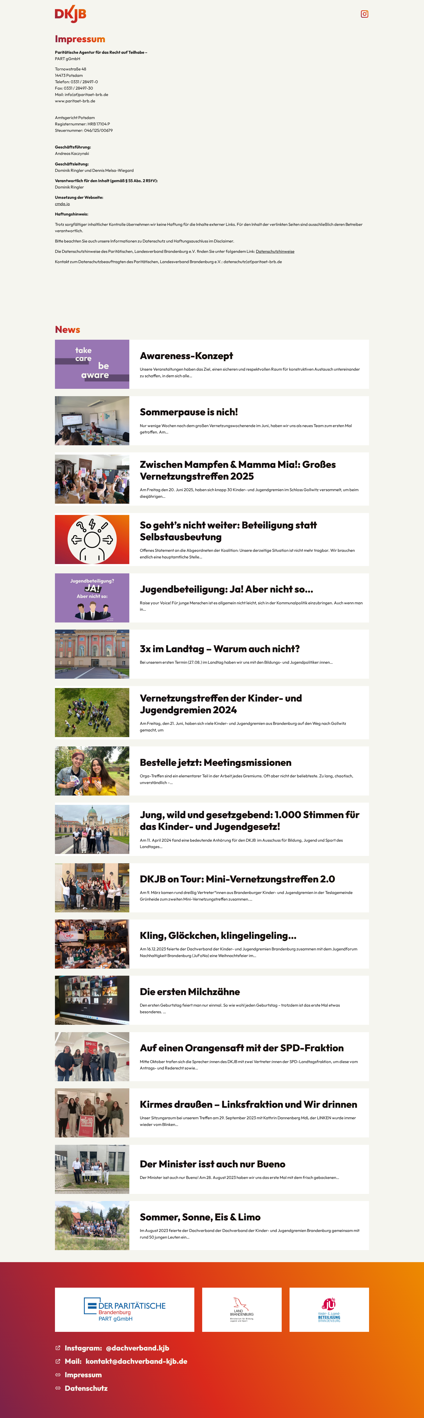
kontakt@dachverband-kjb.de (136, 1361)
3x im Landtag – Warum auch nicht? (220, 648)
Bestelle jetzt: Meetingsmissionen (216, 762)
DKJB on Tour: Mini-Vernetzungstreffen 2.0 (237, 879)
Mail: (73, 1361)
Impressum (83, 1374)
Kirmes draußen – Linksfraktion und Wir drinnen (248, 1104)
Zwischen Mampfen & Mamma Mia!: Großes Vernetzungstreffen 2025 (238, 470)
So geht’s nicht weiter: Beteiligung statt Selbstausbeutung (228, 530)
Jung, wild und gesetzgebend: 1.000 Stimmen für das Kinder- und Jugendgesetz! (250, 820)
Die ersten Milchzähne (190, 991)
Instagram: (83, 1347)
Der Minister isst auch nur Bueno (212, 1164)
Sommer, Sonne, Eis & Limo (200, 1217)
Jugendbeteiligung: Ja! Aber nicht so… (226, 589)
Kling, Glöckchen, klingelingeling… (218, 935)
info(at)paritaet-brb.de (86, 94)
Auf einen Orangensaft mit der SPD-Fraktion (242, 1047)
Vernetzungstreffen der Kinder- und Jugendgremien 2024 (221, 704)
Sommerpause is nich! (189, 412)
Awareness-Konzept (186, 355)
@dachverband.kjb (137, 1347)
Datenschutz (86, 1388)
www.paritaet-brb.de (75, 100)
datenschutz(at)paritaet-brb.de (253, 261)
